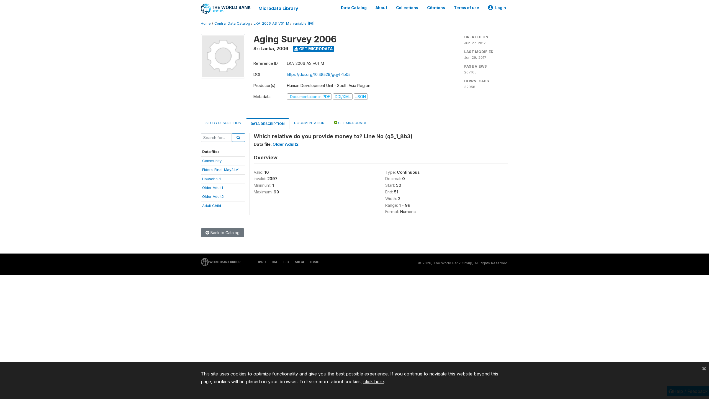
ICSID (315, 262)
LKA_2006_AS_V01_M (271, 23)
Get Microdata (315, 48)
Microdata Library (278, 8)
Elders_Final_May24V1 (221, 169)
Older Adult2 (213, 196)
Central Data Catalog (232, 23)
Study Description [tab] (223, 123)
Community (212, 160)
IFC (286, 262)
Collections (407, 8)
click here (373, 381)
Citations (436, 8)
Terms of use (466, 8)
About (381, 8)
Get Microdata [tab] (351, 123)
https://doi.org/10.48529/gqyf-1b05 (319, 74)
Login (500, 8)
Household (211, 179)
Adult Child (211, 205)
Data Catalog (354, 8)
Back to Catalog (224, 232)
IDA (275, 262)
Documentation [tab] (309, 123)
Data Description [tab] (268, 124)
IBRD (262, 262)
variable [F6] (303, 23)
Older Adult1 (212, 187)
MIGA (299, 262)
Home (206, 23)
